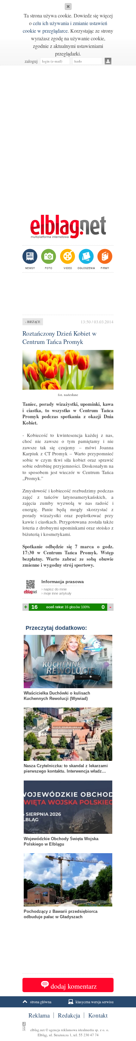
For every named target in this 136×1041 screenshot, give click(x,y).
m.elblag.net (68, 226)
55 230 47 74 (89, 1034)
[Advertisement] (68, 137)
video (67, 259)
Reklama (39, 1015)
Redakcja (69, 1015)
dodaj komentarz (74, 986)
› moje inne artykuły (56, 593)
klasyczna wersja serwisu (95, 1001)
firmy (104, 259)
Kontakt (98, 1015)
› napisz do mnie (54, 589)
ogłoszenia (85, 259)
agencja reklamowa (63, 1029)
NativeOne (68, 927)
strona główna (40, 1001)
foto (48, 259)
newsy (30, 259)
